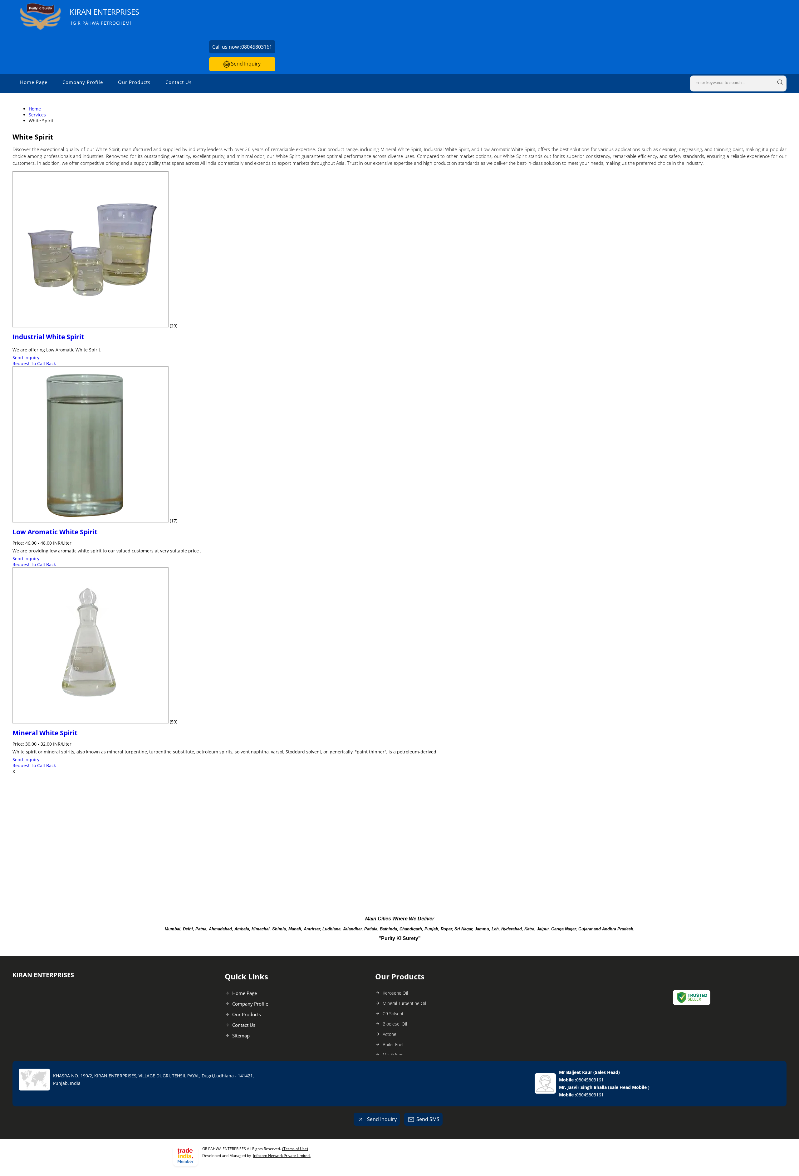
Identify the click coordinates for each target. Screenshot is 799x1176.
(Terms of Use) (295, 1148)
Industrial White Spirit (48, 336)
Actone (389, 1034)
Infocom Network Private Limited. (282, 1155)
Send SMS (427, 1119)
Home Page (33, 82)
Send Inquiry (245, 63)
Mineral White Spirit (44, 732)
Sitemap (241, 1035)
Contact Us (178, 82)
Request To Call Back (34, 363)
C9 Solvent (393, 1014)
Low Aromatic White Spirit (54, 531)
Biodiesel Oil (395, 1024)
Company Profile (82, 82)
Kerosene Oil (395, 993)
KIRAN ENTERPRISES (104, 16)
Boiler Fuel (393, 1044)
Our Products (134, 82)
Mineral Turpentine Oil (404, 1003)
